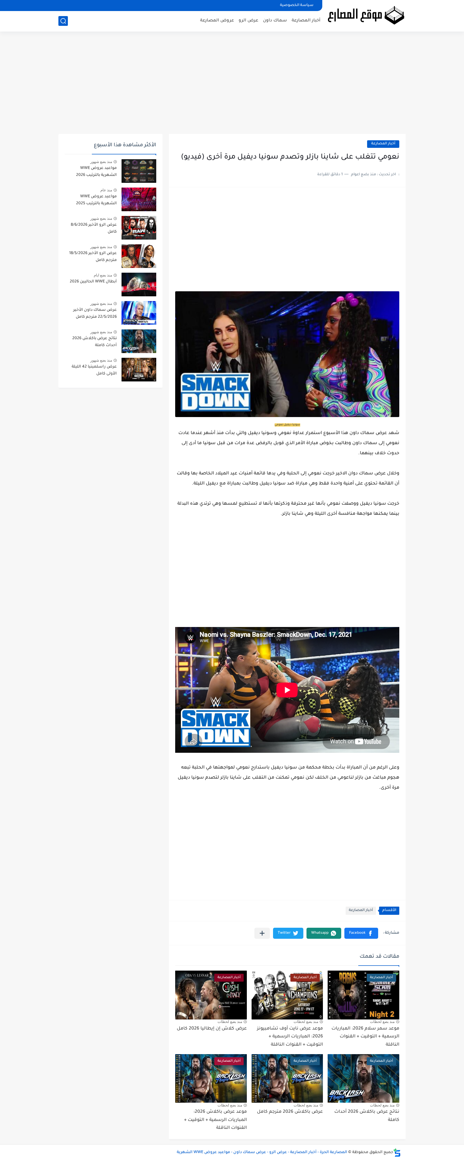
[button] (361, 933)
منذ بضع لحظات (382, 1021)
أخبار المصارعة (306, 20)
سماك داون (275, 20)
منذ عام (106, 190)
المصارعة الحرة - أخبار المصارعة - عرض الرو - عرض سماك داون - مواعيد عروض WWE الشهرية (262, 1152)
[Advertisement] (232, 85)
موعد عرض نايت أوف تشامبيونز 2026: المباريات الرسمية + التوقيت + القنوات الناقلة (290, 1037)
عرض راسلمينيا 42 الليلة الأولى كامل (94, 370)
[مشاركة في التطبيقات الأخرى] (262, 933)
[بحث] (63, 21)
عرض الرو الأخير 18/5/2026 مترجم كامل (93, 257)
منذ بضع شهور (101, 162)
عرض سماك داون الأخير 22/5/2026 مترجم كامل (95, 313)
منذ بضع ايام (103, 275)
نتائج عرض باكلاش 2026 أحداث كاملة (94, 342)
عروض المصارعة (217, 20)
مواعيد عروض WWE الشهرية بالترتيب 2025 (96, 200)
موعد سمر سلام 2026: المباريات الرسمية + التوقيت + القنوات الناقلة (365, 1037)
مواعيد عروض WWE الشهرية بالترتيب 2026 (96, 171)
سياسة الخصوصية (296, 5)
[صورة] (139, 171)
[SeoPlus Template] (397, 1152)
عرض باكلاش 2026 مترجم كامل (290, 1112)
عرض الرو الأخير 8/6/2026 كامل (94, 228)
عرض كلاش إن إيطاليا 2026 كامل (212, 1028)
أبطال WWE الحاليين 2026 (93, 282)
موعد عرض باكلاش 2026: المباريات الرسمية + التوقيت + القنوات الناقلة (215, 1120)
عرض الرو (248, 20)
